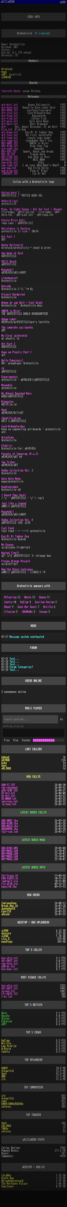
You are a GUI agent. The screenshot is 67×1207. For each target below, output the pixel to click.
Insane (44, 611)
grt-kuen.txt (9, 132)
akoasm (5, 914)
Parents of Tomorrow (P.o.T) (19, 454)
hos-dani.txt (9, 969)
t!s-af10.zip (9, 884)
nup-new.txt (8, 168)
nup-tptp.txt (9, 963)
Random (26, 740)
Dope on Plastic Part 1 (16, 352)
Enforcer (6, 1021)
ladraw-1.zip (9, 881)
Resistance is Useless (15, 228)
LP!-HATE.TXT (9, 994)
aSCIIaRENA (7, 1)
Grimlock (6, 69)
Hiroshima (7, 437)
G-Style (6, 1049)
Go (61, 719)
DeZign (25, 602)
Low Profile (8, 1046)
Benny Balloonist (12, 245)
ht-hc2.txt (8, 793)
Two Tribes (8, 462)
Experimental (9, 377)
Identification (11, 418)
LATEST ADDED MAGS (33, 840)
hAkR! (4, 1068)
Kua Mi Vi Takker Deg (15, 536)
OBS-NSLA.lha (9, 826)
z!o (3, 1079)
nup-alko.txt (9, 162)
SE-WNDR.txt (8, 798)
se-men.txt (8, 991)
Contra (10, 602)
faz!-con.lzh (9, 831)
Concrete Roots (11, 91)
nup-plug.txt (9, 170)
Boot (4, 410)
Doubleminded (9, 487)
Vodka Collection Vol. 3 (17, 470)
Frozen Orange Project (15, 561)
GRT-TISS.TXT (9, 157)
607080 (5, 760)
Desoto (5, 1016)
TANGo (4, 1128)
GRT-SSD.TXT (8, 151)
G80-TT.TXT (8, 785)
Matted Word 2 (10, 192)
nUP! (4, 74)
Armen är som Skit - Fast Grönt (22, 302)
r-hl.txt (6, 996)
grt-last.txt (9, 135)
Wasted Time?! (10, 553)
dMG (3, 1076)
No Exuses (7, 544)
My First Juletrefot (14, 335)
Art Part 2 (8, 344)
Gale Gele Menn (11, 478)
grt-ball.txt (9, 104)
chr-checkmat (9, 787)
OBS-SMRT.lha (9, 820)
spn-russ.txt (9, 801)
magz (4, 71)
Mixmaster (7, 401)
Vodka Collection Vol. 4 (17, 520)
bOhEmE (5, 757)
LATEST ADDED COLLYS (33, 812)
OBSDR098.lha (9, 829)
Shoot (8, 607)
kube (4, 763)
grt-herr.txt (9, 124)
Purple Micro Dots (13, 220)
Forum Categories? (21, 667)
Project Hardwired (13, 294)
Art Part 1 (8, 236)
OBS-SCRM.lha (9, 823)
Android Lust (9, 201)
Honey (44, 597)
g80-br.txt (8, 966)
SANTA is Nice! (11, 311)
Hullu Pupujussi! (12, 360)
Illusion (11, 611)
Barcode (6, 286)
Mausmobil (7, 269)
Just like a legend (13, 503)
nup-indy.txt (9, 165)
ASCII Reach (8, 261)
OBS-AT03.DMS (9, 848)
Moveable (6, 385)
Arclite (49, 607)
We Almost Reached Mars (16, 393)
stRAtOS (6, 77)
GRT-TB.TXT (8, 154)
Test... (14, 658)
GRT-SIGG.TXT (9, 146)
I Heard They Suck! (13, 495)
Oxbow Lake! (8, 319)
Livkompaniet (9, 278)
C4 (2, 368)
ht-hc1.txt (8, 796)
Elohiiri (6, 445)
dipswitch (7, 1071)
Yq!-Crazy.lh (9, 875)
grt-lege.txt (9, 137)
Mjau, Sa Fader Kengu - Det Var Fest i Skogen (31, 209)
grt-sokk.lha (9, 148)
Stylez (5, 1018)
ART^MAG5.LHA (9, 856)
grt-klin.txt (6, 128)
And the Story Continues (17, 569)
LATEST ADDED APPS (33, 867)
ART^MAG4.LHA (9, 853)
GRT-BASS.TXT (9, 110)
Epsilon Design (46, 602)
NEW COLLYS (33, 776)
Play (7, 740)
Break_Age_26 (9, 906)
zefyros (6, 1106)
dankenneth (8, 908)
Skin (4, 1013)
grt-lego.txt (9, 140)
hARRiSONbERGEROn (12, 1104)
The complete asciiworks (17, 327)
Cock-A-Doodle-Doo (13, 426)
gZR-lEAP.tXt (9, 790)
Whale (29, 597)
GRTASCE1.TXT (9, 159)
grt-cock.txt (9, 113)
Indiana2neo (8, 903)
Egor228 (6, 911)
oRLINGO (6, 768)
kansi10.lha (8, 886)
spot (4, 1101)
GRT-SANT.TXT (9, 143)
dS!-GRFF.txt (9, 961)
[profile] (15, 74)
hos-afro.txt (9, 958)
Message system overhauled (27, 636)
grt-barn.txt (9, 107)
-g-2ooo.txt (8, 804)
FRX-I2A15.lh (9, 878)
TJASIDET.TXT (9, 173)
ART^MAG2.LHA (9, 859)
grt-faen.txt (9, 115)
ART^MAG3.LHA (9, 851)
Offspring (12, 597)
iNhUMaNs (28, 611)
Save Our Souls (28, 607)
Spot (4, 765)
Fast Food (7, 528)
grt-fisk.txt (9, 118)
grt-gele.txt (9, 121)
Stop (16, 740)
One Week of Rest (12, 253)
